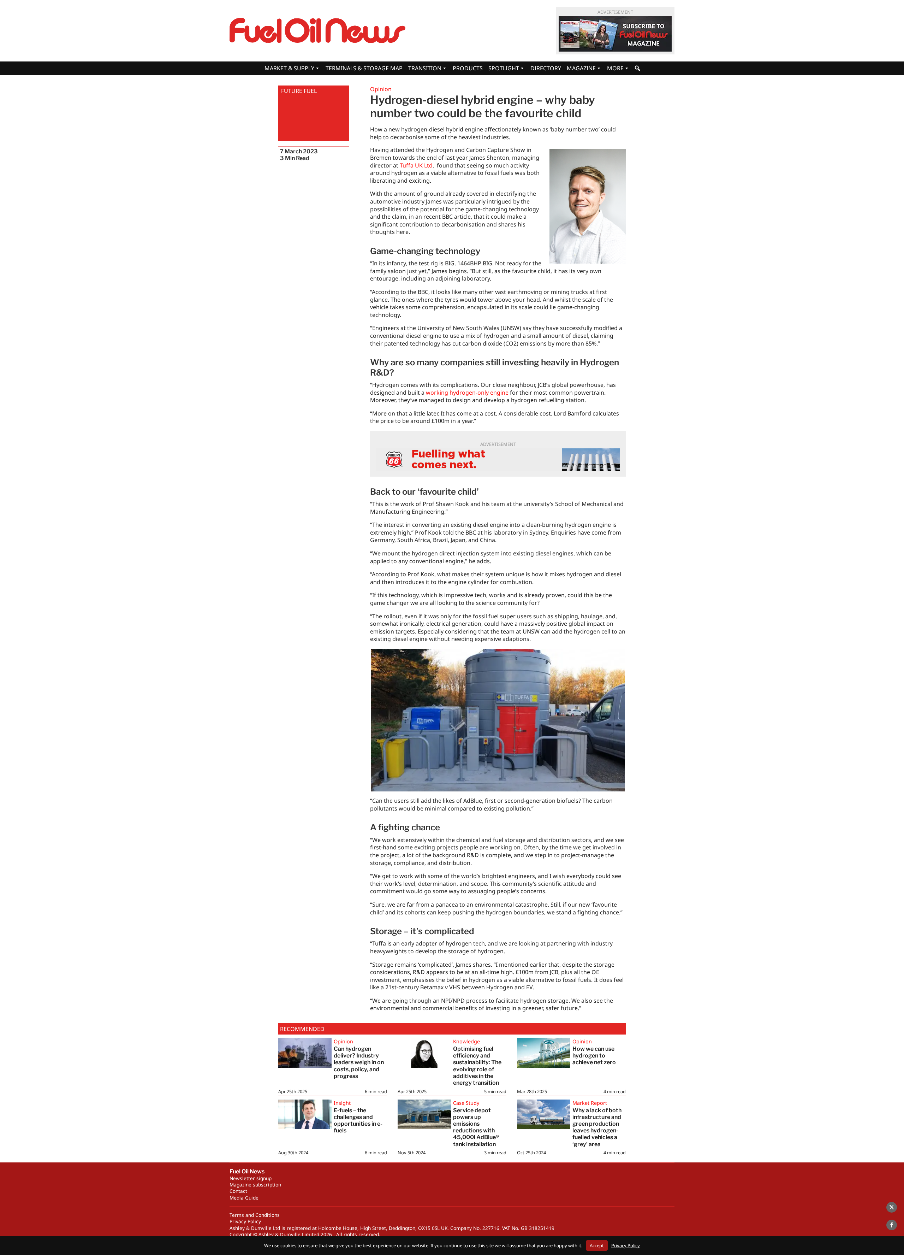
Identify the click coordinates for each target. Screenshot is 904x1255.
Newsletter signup (251, 1178)
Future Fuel (299, 91)
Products (468, 68)
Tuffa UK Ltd (416, 165)
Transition (424, 68)
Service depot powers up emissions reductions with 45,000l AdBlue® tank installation (476, 1127)
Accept (597, 1245)
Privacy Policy (245, 1221)
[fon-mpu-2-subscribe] (615, 34)
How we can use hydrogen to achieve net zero (594, 1055)
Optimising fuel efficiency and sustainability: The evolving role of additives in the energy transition (477, 1065)
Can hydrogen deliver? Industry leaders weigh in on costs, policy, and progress (359, 1062)
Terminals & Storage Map (364, 68)
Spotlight (503, 68)
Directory (545, 68)
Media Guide (244, 1197)
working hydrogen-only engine (467, 392)
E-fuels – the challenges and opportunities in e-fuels (358, 1120)
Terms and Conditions (255, 1215)
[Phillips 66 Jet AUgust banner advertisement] (498, 459)
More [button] (615, 68)
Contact (238, 1191)
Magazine (581, 68)
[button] (637, 68)
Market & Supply (289, 68)
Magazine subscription (255, 1184)
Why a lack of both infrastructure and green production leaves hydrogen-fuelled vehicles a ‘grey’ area (597, 1127)
